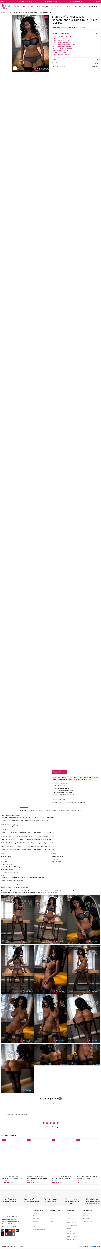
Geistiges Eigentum (71, 1239)
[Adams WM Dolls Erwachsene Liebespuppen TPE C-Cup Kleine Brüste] (13, 1157)
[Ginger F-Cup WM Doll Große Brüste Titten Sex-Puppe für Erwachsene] (63, 1157)
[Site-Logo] (10, 6)
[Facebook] (2, 1230)
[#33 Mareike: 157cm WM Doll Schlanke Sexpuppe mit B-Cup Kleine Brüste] (88, 1157)
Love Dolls (36, 1218)
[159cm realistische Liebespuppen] (17, 1068)
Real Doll (35, 1221)
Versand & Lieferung (72, 1233)
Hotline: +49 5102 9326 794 (9, 1216)
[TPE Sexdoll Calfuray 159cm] (50, 969)
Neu (75, 802)
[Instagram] (17, 1230)
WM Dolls (35, 1224)
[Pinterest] (6, 1234)
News (51, 1215)
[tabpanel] (50, 1124)
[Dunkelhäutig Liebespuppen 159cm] (17, 919)
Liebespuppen (37, 1213)
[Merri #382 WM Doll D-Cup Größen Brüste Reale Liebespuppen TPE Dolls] (38, 1157)
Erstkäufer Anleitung (88, 1213)
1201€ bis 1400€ (62, 802)
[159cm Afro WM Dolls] (50, 1054)
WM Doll (10, 12)
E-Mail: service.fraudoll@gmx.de (10, 1221)
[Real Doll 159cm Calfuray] (83, 1018)
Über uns (69, 1228)
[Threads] (2, 1234)
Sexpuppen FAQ (87, 1218)
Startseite (3, 12)
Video (51, 1221)
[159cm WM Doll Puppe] (83, 969)
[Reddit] (13, 1230)
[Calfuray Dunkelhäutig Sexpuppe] (50, 919)
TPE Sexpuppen (81, 802)
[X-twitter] (6, 1230)
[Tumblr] (10, 1234)
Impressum (69, 1215)
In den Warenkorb (59, 772)
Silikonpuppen (37, 1215)
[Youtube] (10, 1230)
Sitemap (52, 1224)
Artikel (51, 1213)
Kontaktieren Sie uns (72, 1225)
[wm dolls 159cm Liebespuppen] (83, 919)
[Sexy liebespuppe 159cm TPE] (50, 1018)
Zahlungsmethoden (72, 1231)
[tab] (24, 809)
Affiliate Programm (88, 1221)
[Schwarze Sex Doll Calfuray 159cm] (17, 969)
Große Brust (70, 802)
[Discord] (13, 1234)
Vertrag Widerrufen (72, 1222)
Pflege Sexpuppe (87, 1215)
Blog (51, 1218)
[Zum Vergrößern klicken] (15, 68)
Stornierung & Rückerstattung (71, 1219)
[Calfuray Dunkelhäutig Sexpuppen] (83, 1054)
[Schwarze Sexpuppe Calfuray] (17, 1018)
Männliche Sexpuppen (39, 1229)
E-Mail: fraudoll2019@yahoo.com (10, 1224)
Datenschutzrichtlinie (72, 1236)
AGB (68, 1213)
